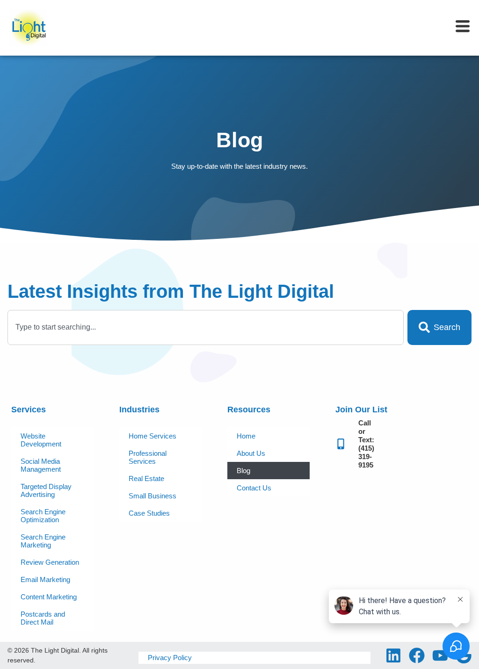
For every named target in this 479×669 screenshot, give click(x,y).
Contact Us (254, 488)
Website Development (41, 440)
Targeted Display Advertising (46, 490)
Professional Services (148, 457)
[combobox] (205, 327)
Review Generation (50, 562)
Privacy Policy (170, 658)
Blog (243, 471)
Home (246, 436)
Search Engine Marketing (43, 541)
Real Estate (146, 478)
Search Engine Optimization (43, 516)
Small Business (152, 496)
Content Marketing (49, 597)
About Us (251, 453)
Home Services (152, 436)
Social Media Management (41, 465)
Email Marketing (45, 579)
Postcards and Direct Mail (43, 618)
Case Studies (149, 513)
